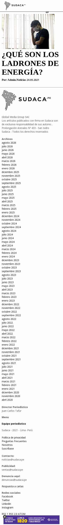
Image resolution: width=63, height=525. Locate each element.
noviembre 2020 (11, 396)
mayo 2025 (8, 197)
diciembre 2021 (10, 348)
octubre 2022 (9, 311)
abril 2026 (7, 157)
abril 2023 (7, 289)
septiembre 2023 (11, 271)
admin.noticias (17, 79)
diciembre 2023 (10, 260)
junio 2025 (8, 194)
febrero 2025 (9, 208)
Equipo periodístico (14, 423)
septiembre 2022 (11, 315)
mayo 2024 (8, 241)
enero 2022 (8, 344)
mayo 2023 (8, 286)
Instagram (7, 507)
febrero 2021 (9, 385)
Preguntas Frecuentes (14, 441)
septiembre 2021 (11, 359)
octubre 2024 (9, 223)
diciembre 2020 (10, 392)
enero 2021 (8, 388)
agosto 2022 (9, 319)
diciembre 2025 (10, 172)
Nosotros (7, 444)
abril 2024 (7, 245)
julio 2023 (7, 278)
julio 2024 (7, 234)
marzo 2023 (8, 293)
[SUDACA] (14, 6)
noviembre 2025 (11, 175)
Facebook (7, 496)
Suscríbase (8, 448)
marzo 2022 (8, 337)
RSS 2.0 (13, 514)
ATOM (21, 514)
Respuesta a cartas (12, 486)
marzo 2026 (8, 161)
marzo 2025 (8, 205)
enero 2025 (8, 212)
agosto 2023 (9, 274)
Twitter (6, 500)
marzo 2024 (8, 249)
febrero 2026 (9, 164)
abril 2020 (7, 399)
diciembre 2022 (10, 304)
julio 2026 (7, 146)
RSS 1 (5, 514)
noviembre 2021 (11, 352)
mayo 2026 (8, 153)
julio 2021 (7, 366)
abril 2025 (7, 201)
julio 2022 (7, 322)
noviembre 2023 (11, 263)
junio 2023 (8, 282)
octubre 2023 (9, 267)
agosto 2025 (9, 186)
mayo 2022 (8, 330)
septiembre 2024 (11, 227)
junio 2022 (8, 326)
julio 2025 (7, 190)
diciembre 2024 (10, 216)
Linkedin (6, 503)
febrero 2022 (9, 341)
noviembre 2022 (11, 308)
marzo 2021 (8, 381)
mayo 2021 (8, 374)
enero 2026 (8, 168)
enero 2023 (8, 300)
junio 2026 (8, 150)
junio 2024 (8, 238)
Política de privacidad (14, 437)
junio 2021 (8, 370)
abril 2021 (7, 377)
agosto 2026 (9, 142)
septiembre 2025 (11, 183)
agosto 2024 (9, 230)
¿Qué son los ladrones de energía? (30, 63)
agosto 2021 (9, 363)
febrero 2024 (9, 252)
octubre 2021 (9, 355)
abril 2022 (7, 333)
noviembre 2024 (11, 219)
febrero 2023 (9, 297)
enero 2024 (8, 256)
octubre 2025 (9, 179)
